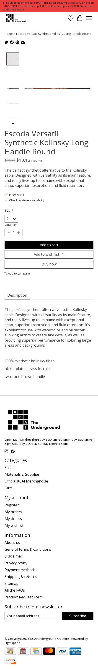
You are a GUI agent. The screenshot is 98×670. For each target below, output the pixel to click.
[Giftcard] (23, 652)
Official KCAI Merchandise (26, 481)
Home (9, 34)
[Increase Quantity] (18, 233)
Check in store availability (26, 200)
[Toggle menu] (88, 18)
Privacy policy (16, 562)
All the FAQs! (15, 590)
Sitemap (11, 583)
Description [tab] (17, 295)
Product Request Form (24, 597)
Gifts (9, 487)
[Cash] (10, 652)
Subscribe (77, 615)
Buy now (49, 264)
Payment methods (20, 569)
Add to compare (19, 273)
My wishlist (14, 525)
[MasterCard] (49, 652)
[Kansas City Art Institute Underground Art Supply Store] (15, 18)
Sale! (8, 467)
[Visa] (62, 652)
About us (12, 542)
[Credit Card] (36, 652)
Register (12, 505)
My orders (13, 511)
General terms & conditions (28, 549)
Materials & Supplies (22, 474)
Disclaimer (13, 556)
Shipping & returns (21, 576)
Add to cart (49, 244)
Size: (9, 210)
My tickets (13, 518)
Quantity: (11, 224)
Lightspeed (12, 643)
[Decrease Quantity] (9, 233)
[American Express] (75, 652)
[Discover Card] (10, 661)
